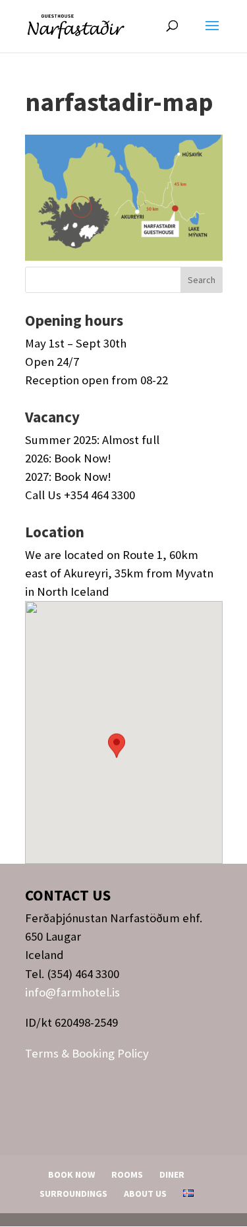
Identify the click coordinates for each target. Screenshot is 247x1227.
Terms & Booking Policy (87, 1053)
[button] (116, 758)
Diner (171, 1174)
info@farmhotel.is (72, 992)
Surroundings (73, 1193)
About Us (145, 1193)
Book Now (71, 1174)
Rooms (127, 1174)
